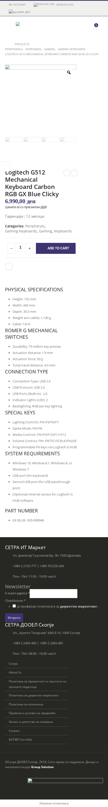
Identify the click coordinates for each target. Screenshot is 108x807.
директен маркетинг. (79, 606)
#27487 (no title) (20, 739)
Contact (14, 731)
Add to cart (58, 248)
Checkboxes (15, 601)
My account (17, 4)
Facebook (9, 267)
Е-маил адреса (17, 593)
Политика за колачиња (26, 704)
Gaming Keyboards (21, 231)
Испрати (14, 618)
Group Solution (42, 767)
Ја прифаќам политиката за (57, 606)
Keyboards (63, 231)
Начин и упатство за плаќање (31, 722)
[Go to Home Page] (6, 44)
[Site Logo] (29, 27)
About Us (15, 672)
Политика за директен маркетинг (34, 695)
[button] (9, 27)
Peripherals (35, 226)
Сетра (13, 663)
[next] (74, 172)
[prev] (66, 172)
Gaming (45, 231)
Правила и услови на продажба (32, 713)
